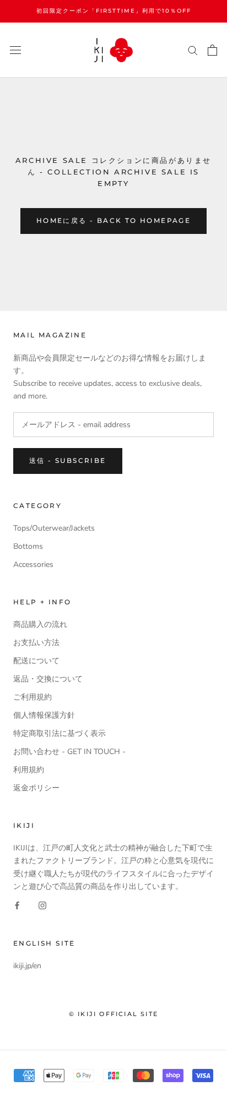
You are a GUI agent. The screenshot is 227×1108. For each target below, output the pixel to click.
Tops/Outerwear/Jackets (54, 528)
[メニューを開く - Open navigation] (15, 50)
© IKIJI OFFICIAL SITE (113, 1014)
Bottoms (28, 546)
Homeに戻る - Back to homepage (113, 220)
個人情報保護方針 (44, 715)
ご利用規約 (32, 697)
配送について (36, 661)
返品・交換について (48, 679)
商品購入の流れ (40, 624)
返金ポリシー (36, 788)
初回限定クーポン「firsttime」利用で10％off (113, 10)
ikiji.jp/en (27, 965)
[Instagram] (42, 905)
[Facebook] (17, 905)
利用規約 (28, 770)
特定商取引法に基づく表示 (59, 733)
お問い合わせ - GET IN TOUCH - (69, 751)
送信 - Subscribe (67, 460)
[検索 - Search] (193, 49)
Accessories (33, 564)
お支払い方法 (36, 642)
